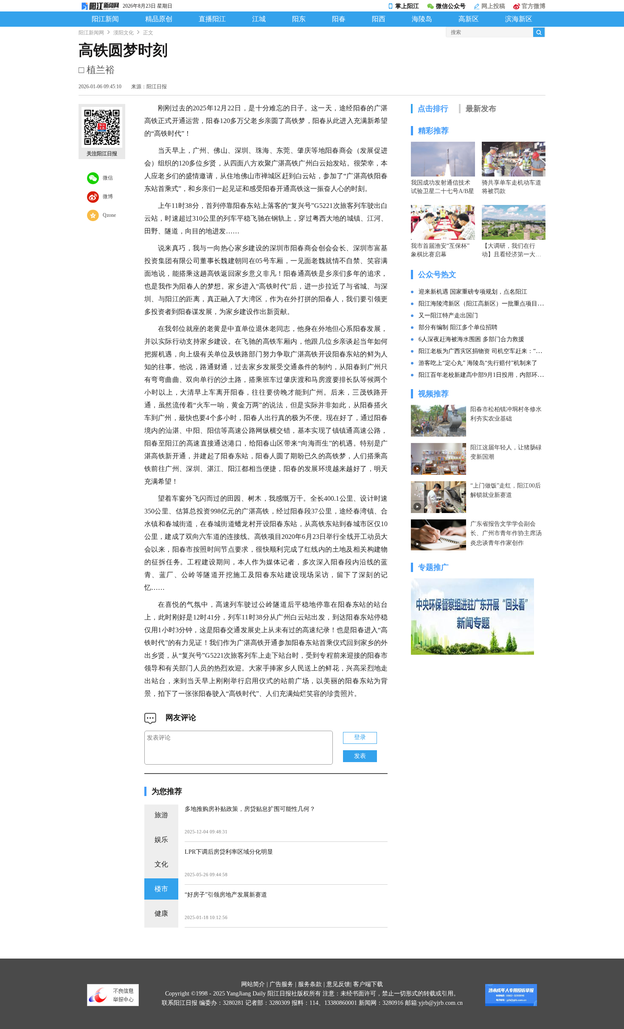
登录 (360, 737)
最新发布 (481, 108)
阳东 (299, 19)
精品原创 (158, 19)
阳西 (378, 19)
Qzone (107, 215)
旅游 (161, 815)
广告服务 (281, 984)
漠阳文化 (123, 33)
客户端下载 (368, 984)
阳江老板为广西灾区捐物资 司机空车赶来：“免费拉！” (490, 351)
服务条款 (310, 984)
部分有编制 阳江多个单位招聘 (458, 327)
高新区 (468, 19)
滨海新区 (518, 19)
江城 (259, 19)
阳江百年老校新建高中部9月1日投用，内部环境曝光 (487, 375)
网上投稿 (492, 6)
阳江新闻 (105, 19)
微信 (106, 177)
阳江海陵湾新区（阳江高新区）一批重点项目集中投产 (490, 303)
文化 (161, 864)
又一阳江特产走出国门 (448, 315)
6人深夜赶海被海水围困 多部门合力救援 (471, 339)
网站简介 (253, 984)
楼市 (161, 888)
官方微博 (532, 6)
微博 (106, 196)
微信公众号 (451, 6)
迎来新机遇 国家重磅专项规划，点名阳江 (473, 292)
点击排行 (433, 108)
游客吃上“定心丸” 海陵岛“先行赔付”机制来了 (478, 363)
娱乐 (161, 839)
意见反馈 (338, 984)
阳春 (339, 19)
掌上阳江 (407, 6)
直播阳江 (212, 19)
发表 (360, 756)
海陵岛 (422, 19)
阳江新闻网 (91, 33)
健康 (161, 913)
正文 (148, 33)
